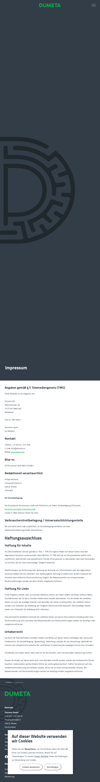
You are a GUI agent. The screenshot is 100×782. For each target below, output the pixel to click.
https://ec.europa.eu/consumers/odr (20, 509)
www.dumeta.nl (17, 452)
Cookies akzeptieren (31, 767)
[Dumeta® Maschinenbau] (50, 5)
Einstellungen (52, 767)
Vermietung (10, 776)
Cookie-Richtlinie (41, 756)
